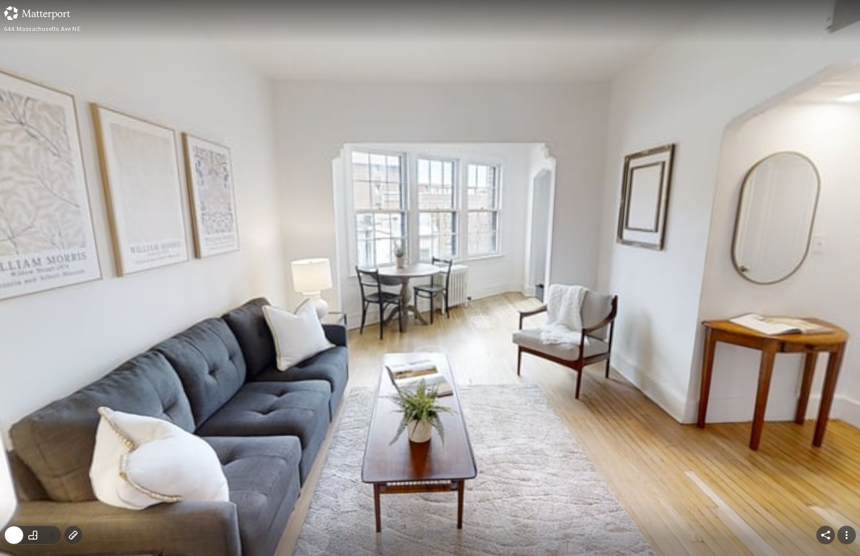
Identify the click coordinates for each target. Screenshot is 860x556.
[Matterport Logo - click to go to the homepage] (37, 13)
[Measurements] (73, 535)
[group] (33, 535)
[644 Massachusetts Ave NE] (430, 278)
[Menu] (846, 535)
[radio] (13, 535)
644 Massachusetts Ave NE (42, 29)
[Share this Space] (825, 535)
